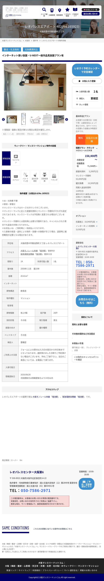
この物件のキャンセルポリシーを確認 (86, 358)
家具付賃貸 (20, 134)
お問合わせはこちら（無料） (86, 300)
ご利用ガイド (75, 15)
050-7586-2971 (85, 263)
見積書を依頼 (92, 139)
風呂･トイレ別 (8, 134)
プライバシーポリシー (52, 570)
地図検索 (59, 15)
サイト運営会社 (71, 570)
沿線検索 (52, 15)
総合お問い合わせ (91, 13)
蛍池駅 (43, 250)
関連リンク (11, 570)
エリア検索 (44, 15)
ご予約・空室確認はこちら (87, 484)
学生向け (30, 134)
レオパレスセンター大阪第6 (86, 247)
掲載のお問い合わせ (89, 570)
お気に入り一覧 (91, 9)
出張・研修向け (42, 134)
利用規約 (36, 570)
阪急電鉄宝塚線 (27, 254)
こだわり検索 (67, 15)
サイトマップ (24, 570)
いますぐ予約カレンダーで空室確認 (87, 70)
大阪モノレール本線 (29, 250)
